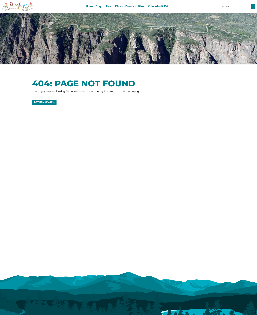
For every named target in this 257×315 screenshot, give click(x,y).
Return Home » (44, 102)
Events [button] (129, 6)
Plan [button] (141, 6)
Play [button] (108, 6)
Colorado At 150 (158, 6)
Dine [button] (118, 6)
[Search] (253, 6)
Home (90, 6)
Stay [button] (99, 6)
